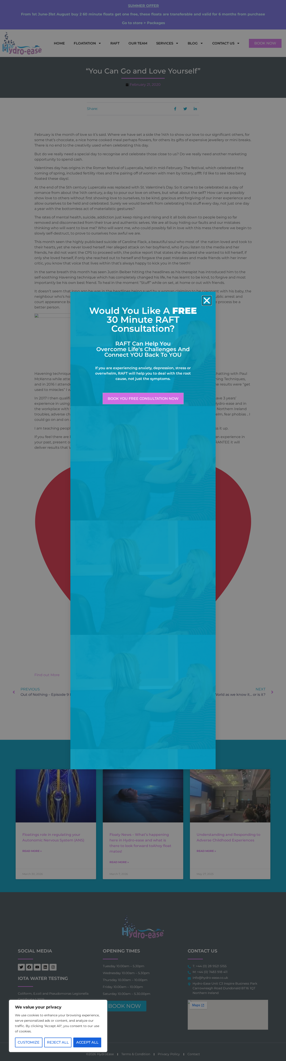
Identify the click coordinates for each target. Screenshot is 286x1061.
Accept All (87, 1042)
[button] (206, 300)
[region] (58, 1026)
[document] (143, 530)
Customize (29, 1042)
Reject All (58, 1042)
